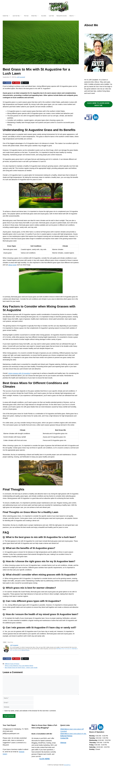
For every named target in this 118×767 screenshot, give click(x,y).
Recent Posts (10, 642)
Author (4, 642)
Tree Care (26, 15)
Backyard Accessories (62, 15)
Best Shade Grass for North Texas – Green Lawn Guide (21, 667)
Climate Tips (34, 15)
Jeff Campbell (14, 645)
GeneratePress (67, 764)
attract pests (12, 265)
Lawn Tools (51, 15)
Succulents (43, 15)
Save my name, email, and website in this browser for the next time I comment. (30, 711)
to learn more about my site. (73, 733)
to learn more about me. (64, 648)
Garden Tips (5, 15)
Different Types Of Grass (12, 663)
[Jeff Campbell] (6, 652)
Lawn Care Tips (16, 15)
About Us (71, 15)
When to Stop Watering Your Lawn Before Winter (19, 665)
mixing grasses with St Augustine (19, 373)
